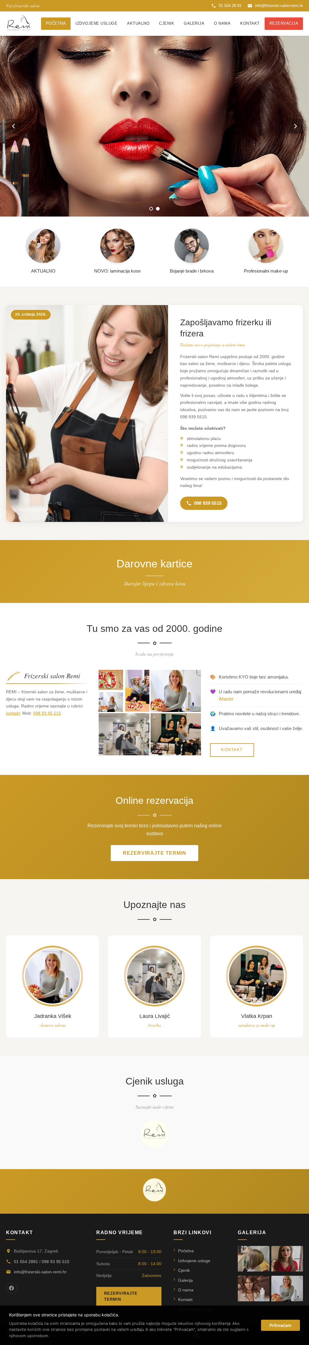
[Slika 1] (151, 209)
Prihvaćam (280, 1325)
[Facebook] (11, 1288)
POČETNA (56, 23)
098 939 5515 (208, 503)
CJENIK (166, 23)
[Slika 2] (158, 209)
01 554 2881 (26, 1261)
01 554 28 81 (230, 5)
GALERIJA (194, 23)
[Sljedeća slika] (295, 126)
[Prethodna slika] (13, 126)
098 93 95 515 (47, 713)
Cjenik (184, 1270)
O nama (185, 1289)
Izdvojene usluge (194, 1260)
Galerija (185, 1280)
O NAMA (222, 23)
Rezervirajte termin (154, 853)
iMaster (226, 698)
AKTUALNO (138, 23)
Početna (186, 1250)
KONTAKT (250, 23)
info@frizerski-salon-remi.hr (279, 5)
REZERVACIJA (283, 23)
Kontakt (185, 1299)
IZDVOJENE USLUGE (96, 23)
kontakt (13, 713)
